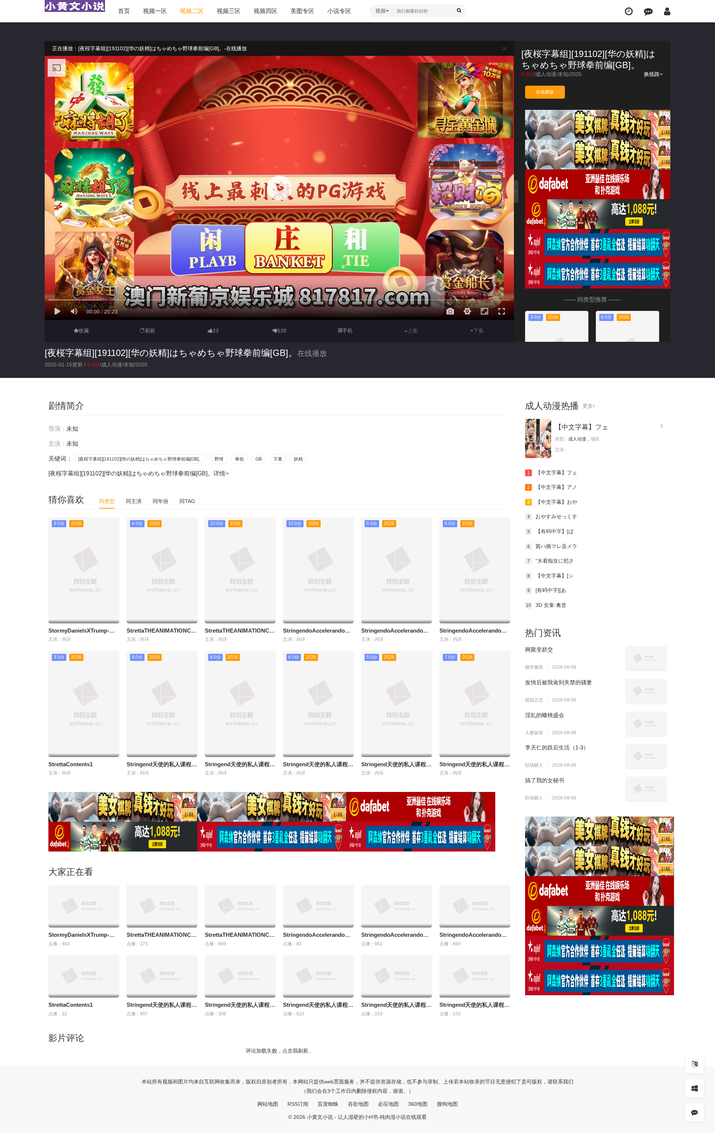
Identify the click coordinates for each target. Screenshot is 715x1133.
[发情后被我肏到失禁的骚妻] (646, 691)
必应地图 (388, 1104)
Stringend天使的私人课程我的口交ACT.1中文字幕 (189, 764)
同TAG (187, 501)
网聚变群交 (539, 649)
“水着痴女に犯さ (550, 561)
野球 (218, 459)
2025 (576, 74)
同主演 (134, 501)
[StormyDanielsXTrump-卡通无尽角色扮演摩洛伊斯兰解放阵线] (83, 906)
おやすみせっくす (552, 516)
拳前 (239, 459)
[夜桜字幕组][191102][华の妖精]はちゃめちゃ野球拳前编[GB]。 (171, 353)
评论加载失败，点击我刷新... (279, 1051)
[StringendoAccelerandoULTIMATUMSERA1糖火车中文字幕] (318, 906)
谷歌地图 (358, 1104)
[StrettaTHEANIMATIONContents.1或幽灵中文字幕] (162, 906)
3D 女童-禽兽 (546, 605)
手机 (347, 331)
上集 (412, 331)
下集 (478, 331)
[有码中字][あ (546, 590)
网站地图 (267, 1104)
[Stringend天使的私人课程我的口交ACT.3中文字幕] (318, 976)
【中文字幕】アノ (552, 487)
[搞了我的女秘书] (646, 789)
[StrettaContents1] (83, 976)
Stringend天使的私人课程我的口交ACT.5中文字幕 (501, 764)
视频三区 (229, 11)
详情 (219, 473)
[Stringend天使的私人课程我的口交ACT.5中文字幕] (474, 976)
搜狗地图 (447, 1104)
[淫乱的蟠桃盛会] (646, 724)
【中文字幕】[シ (550, 576)
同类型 (107, 501)
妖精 (298, 459)
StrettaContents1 (70, 764)
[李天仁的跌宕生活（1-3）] (646, 756)
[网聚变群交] (646, 658)
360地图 (418, 1104)
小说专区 (339, 11)
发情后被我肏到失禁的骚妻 (558, 682)
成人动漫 (546, 74)
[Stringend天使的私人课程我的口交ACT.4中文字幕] (396, 976)
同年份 (160, 501)
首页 (124, 11)
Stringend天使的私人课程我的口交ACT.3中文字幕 (345, 764)
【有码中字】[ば (550, 531)
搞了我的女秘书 (544, 780)
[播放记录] (629, 11)
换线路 (652, 74)
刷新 (150, 331)
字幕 (277, 459)
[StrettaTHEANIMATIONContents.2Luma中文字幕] (240, 906)
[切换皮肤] (694, 1088)
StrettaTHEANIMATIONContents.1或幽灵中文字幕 (190, 630)
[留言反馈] (648, 11)
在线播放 (545, 92)
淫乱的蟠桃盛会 (544, 715)
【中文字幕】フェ (581, 427)
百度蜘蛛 (328, 1104)
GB (258, 459)
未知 (563, 74)
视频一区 (155, 11)
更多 (587, 406)
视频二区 (192, 11)
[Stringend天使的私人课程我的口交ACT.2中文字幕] (240, 976)
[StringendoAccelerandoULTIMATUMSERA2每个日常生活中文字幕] (474, 906)
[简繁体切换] (694, 1064)
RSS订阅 (297, 1104)
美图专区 (302, 11)
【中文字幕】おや (552, 502)
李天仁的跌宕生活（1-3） (557, 747)
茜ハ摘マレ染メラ (552, 546)
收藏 (84, 331)
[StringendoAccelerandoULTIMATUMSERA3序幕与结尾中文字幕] (396, 906)
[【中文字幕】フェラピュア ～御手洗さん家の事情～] (538, 438)
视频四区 (265, 11)
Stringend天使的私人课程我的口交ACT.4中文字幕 (423, 764)
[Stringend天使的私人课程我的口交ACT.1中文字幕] (162, 976)
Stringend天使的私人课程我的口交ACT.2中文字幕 (267, 764)
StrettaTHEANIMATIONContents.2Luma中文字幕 (267, 630)
